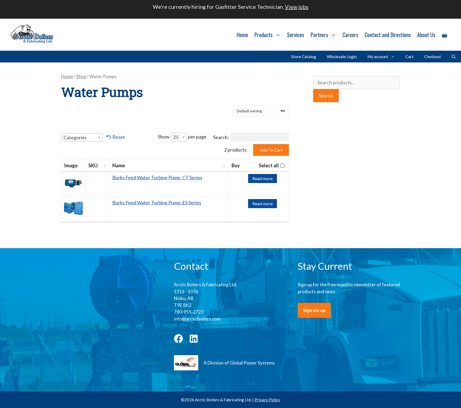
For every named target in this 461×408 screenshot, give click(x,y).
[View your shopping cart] (444, 34)
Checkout (432, 56)
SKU (93, 165)
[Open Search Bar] (453, 56)
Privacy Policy (267, 399)
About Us (426, 35)
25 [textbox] (175, 137)
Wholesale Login (342, 56)
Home (242, 35)
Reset (118, 137)
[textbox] (76, 137)
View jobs (296, 6)
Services (295, 35)
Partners (319, 35)
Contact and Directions (388, 35)
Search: (221, 137)
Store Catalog (303, 56)
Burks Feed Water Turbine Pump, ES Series (156, 202)
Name (118, 165)
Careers (350, 35)
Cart (410, 56)
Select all (269, 165)
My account (377, 56)
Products (264, 35)
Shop (81, 76)
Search (326, 95)
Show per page (182, 137)
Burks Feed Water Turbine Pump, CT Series (157, 177)
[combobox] (81, 137)
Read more (262, 178)
